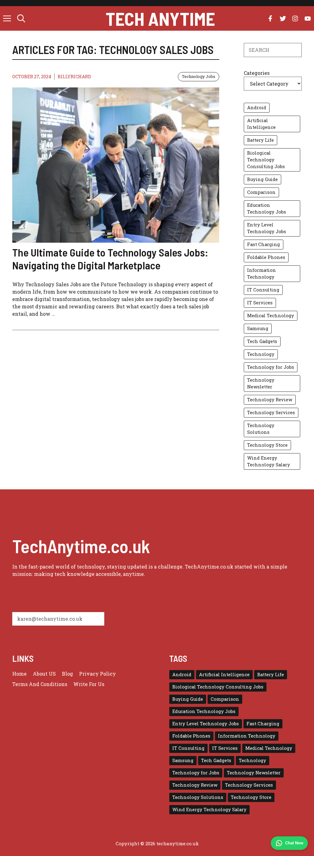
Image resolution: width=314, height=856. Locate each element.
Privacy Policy (97, 673)
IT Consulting (263, 290)
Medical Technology (270, 315)
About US (44, 673)
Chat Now (294, 843)
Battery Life (260, 140)
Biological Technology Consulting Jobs (266, 159)
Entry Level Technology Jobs (266, 228)
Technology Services (271, 412)
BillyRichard (74, 76)
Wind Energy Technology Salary (268, 461)
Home (19, 673)
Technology (260, 354)
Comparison (261, 192)
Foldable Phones (266, 257)
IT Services (260, 303)
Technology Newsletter (260, 383)
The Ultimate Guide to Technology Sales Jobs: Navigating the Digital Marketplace (110, 259)
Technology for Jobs (270, 367)
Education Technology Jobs (266, 208)
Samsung (257, 328)
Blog (67, 673)
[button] (21, 18)
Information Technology (261, 273)
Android (256, 107)
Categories (257, 73)
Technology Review (269, 400)
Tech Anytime (160, 18)
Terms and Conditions (39, 684)
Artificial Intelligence (261, 124)
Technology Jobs (198, 76)
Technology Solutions (260, 428)
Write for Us (88, 684)
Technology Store (267, 445)
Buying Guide (262, 179)
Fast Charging (263, 244)
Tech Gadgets (262, 341)
